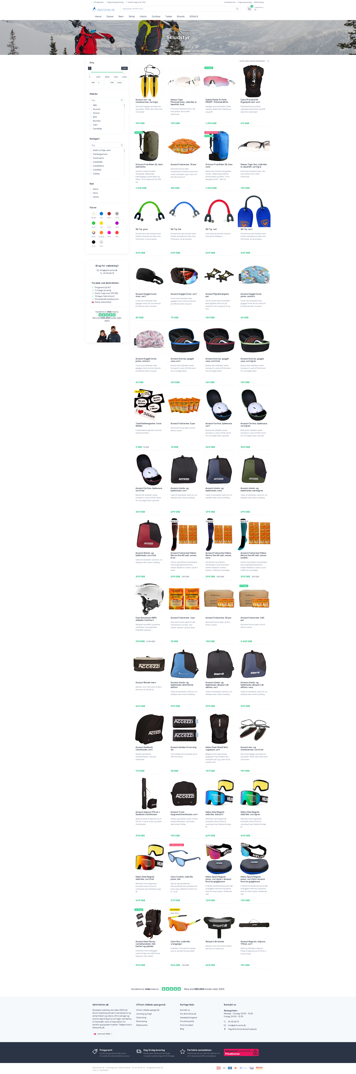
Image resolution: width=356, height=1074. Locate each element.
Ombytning (141, 1017)
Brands (181, 16)
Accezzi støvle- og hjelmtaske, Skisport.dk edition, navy (252, 685)
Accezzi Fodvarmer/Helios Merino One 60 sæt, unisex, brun (184, 555)
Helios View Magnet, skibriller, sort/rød (145, 878)
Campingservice (100, 154)
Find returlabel (186, 1025)
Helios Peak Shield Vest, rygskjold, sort (217, 748)
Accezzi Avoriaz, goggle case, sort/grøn (252, 360)
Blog (182, 1029)
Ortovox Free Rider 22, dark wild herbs (149, 165)
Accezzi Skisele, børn (146, 682)
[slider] (89, 72)
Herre (95, 193)
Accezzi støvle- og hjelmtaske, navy (214, 489)
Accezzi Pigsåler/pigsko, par (217, 295)
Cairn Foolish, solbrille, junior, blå (182, 878)
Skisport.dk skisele (215, 941)
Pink (109, 237)
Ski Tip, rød (211, 229)
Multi (94, 237)
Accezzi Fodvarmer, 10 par (183, 164)
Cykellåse (97, 170)
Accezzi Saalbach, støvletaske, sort (144, 748)
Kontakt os (185, 1010)
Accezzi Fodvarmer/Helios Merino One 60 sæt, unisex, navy (219, 555)
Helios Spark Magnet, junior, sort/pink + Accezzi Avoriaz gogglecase (218, 879)
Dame (95, 189)
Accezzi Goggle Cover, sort (184, 294)
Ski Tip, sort (246, 229)
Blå (101, 218)
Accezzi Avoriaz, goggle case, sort (182, 360)
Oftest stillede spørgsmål (147, 1010)
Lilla (117, 227)
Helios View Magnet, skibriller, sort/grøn (250, 813)
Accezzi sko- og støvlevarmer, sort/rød (252, 748)
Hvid (109, 227)
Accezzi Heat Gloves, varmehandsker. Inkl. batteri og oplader (146, 944)
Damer (110, 16)
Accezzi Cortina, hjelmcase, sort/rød (149, 489)
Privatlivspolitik (187, 1021)
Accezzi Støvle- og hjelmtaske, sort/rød (146, 554)
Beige (93, 218)
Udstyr (143, 16)
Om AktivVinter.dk (188, 1014)
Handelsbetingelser (188, 1017)
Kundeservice (230, 2)
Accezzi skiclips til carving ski (183, 748)
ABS (95, 105)
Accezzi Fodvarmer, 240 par (252, 619)
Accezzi (96, 109)
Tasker (168, 16)
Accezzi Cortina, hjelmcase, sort (219, 424)
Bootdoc (97, 121)
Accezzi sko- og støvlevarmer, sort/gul (147, 101)
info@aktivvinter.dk (237, 1025)
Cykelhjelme (98, 166)
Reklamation (142, 1025)
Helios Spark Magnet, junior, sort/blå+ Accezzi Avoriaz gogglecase (253, 879)
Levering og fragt (144, 1014)
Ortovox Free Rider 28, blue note (219, 165)
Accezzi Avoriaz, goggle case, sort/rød (217, 360)
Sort (93, 246)
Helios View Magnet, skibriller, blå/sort (215, 813)
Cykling (96, 174)
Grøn (94, 227)
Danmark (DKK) (103, 1034)
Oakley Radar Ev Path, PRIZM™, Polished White (217, 101)
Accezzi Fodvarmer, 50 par (219, 618)
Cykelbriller (98, 162)
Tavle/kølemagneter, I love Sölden (148, 424)
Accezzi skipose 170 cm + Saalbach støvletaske (148, 813)
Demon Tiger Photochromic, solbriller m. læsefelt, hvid (184, 102)
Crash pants (98, 158)
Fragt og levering (245, 2)
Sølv (101, 246)
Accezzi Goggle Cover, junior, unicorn (251, 295)
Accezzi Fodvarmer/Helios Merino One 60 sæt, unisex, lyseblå (254, 555)
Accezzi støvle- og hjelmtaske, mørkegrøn (252, 489)
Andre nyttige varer (102, 150)
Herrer (98, 16)
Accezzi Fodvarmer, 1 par (183, 618)
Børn (121, 16)
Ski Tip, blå (176, 229)
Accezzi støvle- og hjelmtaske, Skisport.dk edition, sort (217, 685)
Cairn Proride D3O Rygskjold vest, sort (250, 101)
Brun (109, 218)
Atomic (96, 113)
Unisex (96, 197)
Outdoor (156, 16)
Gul (101, 227)
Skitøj (132, 16)
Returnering (259, 2)
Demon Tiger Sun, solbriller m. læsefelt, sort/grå (254, 165)
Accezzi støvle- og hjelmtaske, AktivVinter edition (182, 685)
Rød (117, 237)
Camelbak (97, 129)
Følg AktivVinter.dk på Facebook (242, 1029)
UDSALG (193, 16)
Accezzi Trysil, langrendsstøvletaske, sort (184, 813)
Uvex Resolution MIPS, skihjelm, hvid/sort (146, 619)
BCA (95, 117)
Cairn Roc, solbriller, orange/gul (181, 942)
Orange (101, 237)
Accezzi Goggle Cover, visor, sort (146, 295)
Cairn (95, 125)
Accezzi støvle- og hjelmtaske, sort (180, 489)
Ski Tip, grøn (142, 229)
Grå (117, 218)
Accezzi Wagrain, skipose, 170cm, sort (253, 942)
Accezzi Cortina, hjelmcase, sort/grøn (254, 424)
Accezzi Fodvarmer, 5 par (183, 423)
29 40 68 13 (233, 1022)
